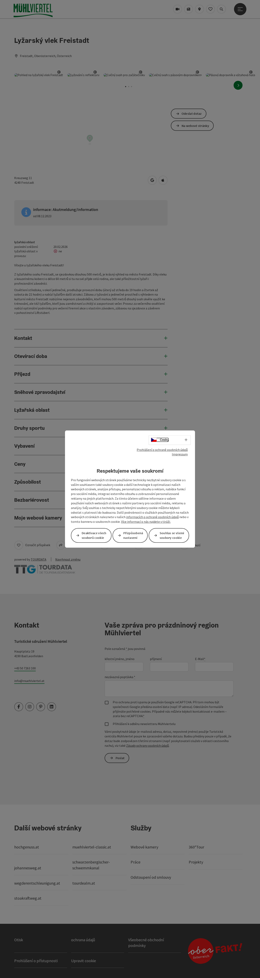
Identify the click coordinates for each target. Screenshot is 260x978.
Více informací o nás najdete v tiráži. (146, 522)
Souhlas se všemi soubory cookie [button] (172, 535)
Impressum (180, 454)
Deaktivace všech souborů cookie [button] (94, 535)
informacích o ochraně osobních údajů (152, 517)
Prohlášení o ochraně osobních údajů (162, 450)
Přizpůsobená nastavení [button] (133, 535)
